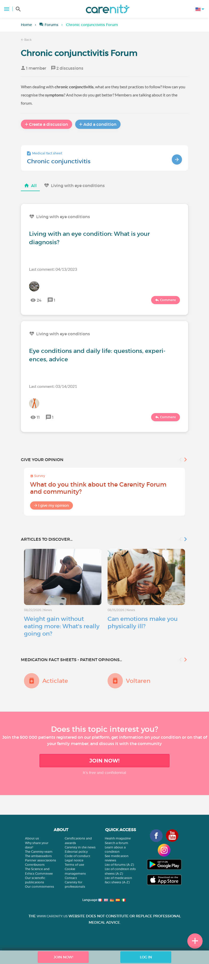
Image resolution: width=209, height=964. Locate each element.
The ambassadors (38, 856)
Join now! (104, 761)
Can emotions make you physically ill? (143, 622)
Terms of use (74, 865)
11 (38, 417)
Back (27, 40)
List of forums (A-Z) (119, 865)
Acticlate (55, 680)
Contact (71, 878)
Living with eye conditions (78, 185)
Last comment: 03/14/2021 (53, 386)
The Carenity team (39, 852)
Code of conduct (77, 856)
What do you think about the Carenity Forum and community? (98, 488)
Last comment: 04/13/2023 (53, 269)
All (34, 185)
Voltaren (138, 680)
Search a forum (116, 843)
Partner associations (40, 860)
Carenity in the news (80, 847)
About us (32, 838)
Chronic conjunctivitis (58, 161)
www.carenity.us (52, 916)
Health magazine (118, 838)
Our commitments (39, 886)
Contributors (35, 865)
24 (39, 300)
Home (26, 25)
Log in (146, 957)
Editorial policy (76, 852)
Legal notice (74, 860)
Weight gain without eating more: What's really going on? (61, 626)
